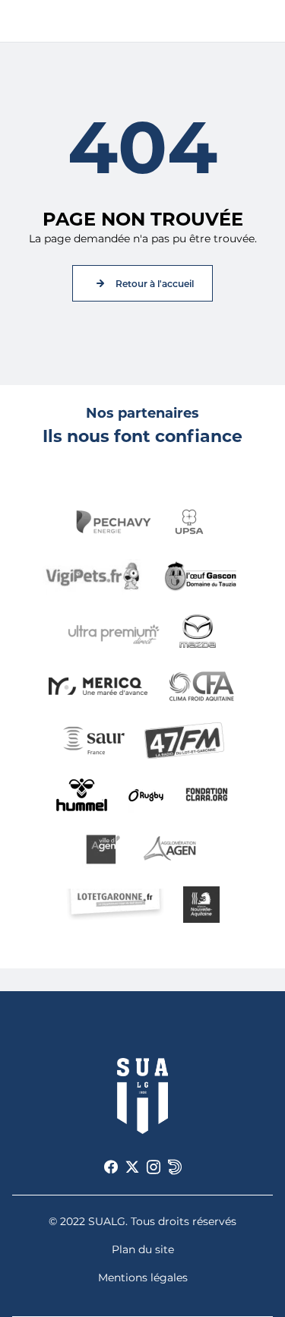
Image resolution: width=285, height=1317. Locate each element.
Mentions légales (143, 1277)
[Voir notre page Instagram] (153, 1167)
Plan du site (143, 1249)
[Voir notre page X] (132, 1167)
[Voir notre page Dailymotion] (175, 1167)
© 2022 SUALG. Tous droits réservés (142, 1221)
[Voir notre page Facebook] (111, 1167)
